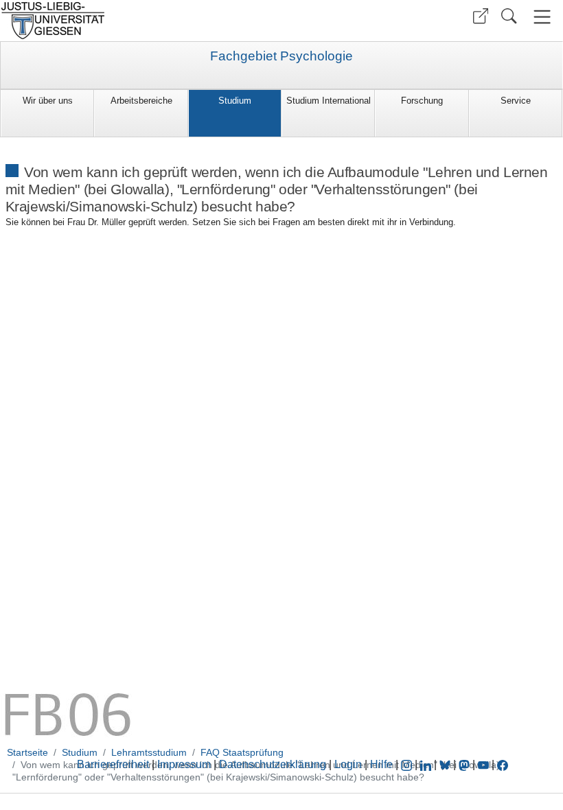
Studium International (328, 100)
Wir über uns (48, 100)
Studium (234, 100)
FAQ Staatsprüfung (242, 752)
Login (349, 764)
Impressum (184, 764)
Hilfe (381, 764)
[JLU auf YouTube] (483, 764)
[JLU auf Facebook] (502, 764)
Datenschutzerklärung (272, 764)
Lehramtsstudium (149, 752)
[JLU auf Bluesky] (446, 764)
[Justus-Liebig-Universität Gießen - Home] (139, 20)
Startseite (27, 752)
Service (516, 100)
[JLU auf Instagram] (408, 764)
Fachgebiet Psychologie (281, 56)
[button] (480, 16)
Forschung (422, 100)
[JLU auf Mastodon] (465, 764)
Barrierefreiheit (113, 764)
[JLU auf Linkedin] (427, 764)
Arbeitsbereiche (141, 100)
